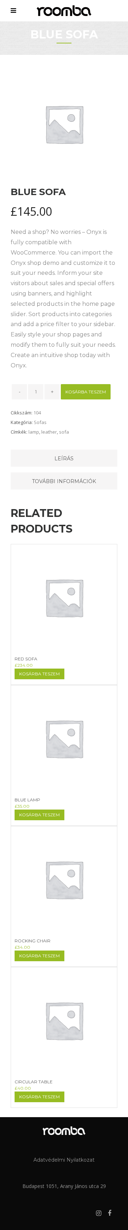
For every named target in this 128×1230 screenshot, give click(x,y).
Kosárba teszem (85, 391)
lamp (33, 432)
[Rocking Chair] (64, 888)
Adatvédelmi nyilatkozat (64, 1160)
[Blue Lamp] (64, 747)
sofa (64, 432)
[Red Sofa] (64, 606)
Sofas (40, 422)
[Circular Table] (64, 1029)
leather (49, 432)
